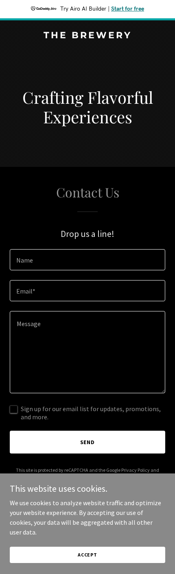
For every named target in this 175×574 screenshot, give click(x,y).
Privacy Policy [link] (135, 470)
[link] (87, 36)
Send (87, 442)
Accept (87, 555)
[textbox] (87, 259)
